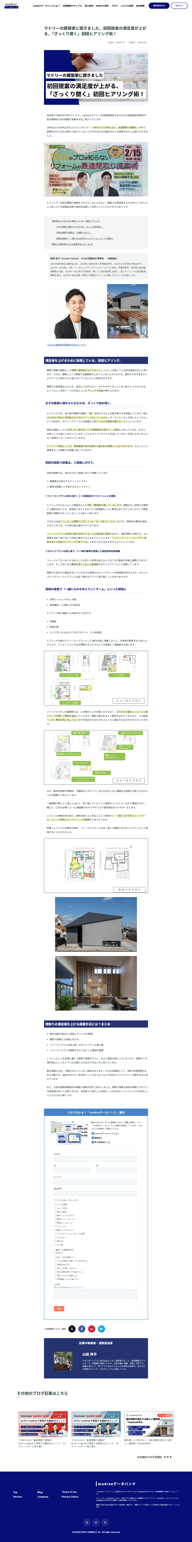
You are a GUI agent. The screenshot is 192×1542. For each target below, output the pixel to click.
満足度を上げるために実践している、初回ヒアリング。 (76, 221)
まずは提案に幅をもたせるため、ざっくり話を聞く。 (80, 226)
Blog (40, 1492)
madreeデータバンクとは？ (46, 5)
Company (42, 1496)
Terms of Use (69, 1492)
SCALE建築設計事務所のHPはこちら (66, 345)
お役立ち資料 (102, 5)
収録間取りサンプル (72, 5)
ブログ (114, 5)
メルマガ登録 (127, 5)
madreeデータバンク (116, 1483)
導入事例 (89, 5)
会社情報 (140, 5)
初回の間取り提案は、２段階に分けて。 (74, 232)
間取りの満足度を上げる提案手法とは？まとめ (72, 244)
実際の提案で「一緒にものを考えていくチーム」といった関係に (84, 238)
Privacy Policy (70, 1496)
